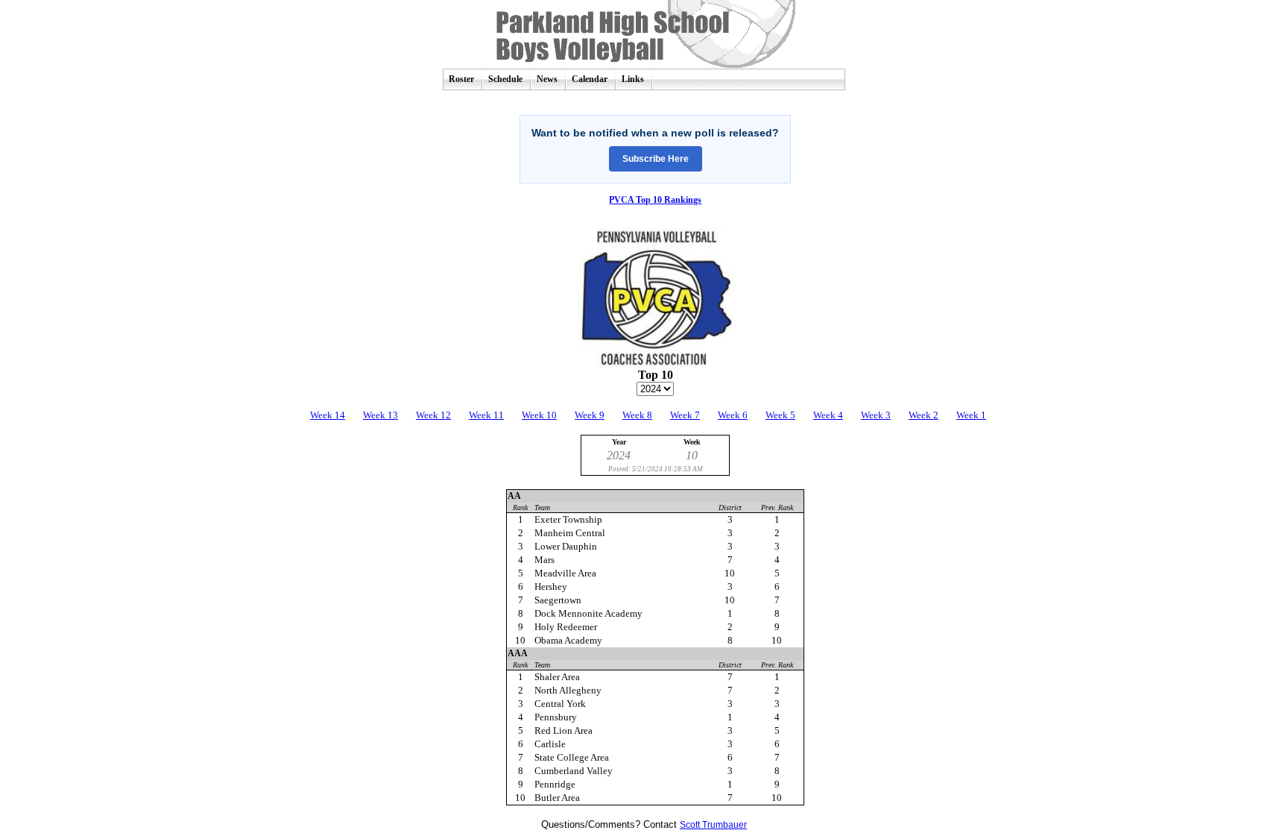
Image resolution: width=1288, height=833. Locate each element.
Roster (461, 79)
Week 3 (876, 415)
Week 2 (923, 415)
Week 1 (971, 415)
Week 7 (685, 415)
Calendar (589, 79)
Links (633, 79)
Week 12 (433, 415)
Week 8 (637, 415)
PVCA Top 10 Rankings (655, 200)
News (547, 79)
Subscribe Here (655, 159)
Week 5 (780, 415)
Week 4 (828, 415)
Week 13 (380, 415)
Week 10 (539, 415)
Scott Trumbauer (713, 825)
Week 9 (589, 415)
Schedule (505, 79)
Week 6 (733, 415)
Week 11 (486, 415)
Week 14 (327, 415)
